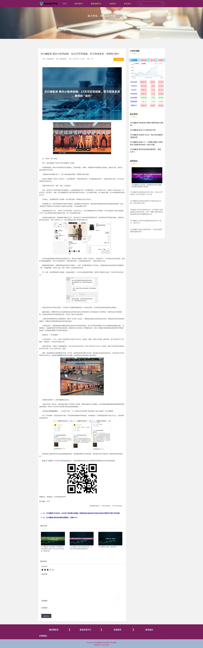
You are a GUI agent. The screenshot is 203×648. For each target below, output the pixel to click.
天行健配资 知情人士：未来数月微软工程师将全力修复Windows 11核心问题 (146, 143)
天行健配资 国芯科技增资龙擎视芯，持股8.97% (61, 517)
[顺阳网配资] (48, 3)
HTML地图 (112, 642)
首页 (64, 3)
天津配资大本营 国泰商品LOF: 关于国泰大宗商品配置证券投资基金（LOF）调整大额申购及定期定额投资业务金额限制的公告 (146, 211)
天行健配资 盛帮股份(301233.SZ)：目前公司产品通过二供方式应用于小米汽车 (146, 193)
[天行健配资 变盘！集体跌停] (110, 538)
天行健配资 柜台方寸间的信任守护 (143, 130)
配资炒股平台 (96, 3)
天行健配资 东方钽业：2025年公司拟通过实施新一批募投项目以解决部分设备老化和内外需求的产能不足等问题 (83, 513)
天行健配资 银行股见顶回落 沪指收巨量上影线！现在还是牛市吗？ (145, 202)
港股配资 (112, 3)
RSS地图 (106, 642)
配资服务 (127, 3)
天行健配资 (119, 59)
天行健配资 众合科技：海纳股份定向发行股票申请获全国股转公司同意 (147, 186)
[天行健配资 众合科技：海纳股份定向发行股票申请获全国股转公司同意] (147, 175)
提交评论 (46, 616)
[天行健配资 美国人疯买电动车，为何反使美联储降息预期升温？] (82, 538)
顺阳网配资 (78, 3)
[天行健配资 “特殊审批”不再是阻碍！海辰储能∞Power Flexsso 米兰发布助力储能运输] (53, 538)
